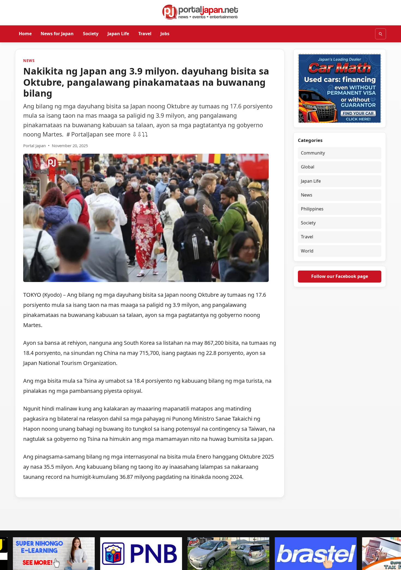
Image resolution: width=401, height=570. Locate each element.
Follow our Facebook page (339, 276)
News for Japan (57, 34)
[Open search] (380, 33)
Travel (144, 34)
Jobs (164, 34)
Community (313, 153)
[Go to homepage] (200, 12)
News (28, 60)
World (307, 251)
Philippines (312, 209)
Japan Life (118, 34)
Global (307, 167)
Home (25, 34)
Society (90, 34)
